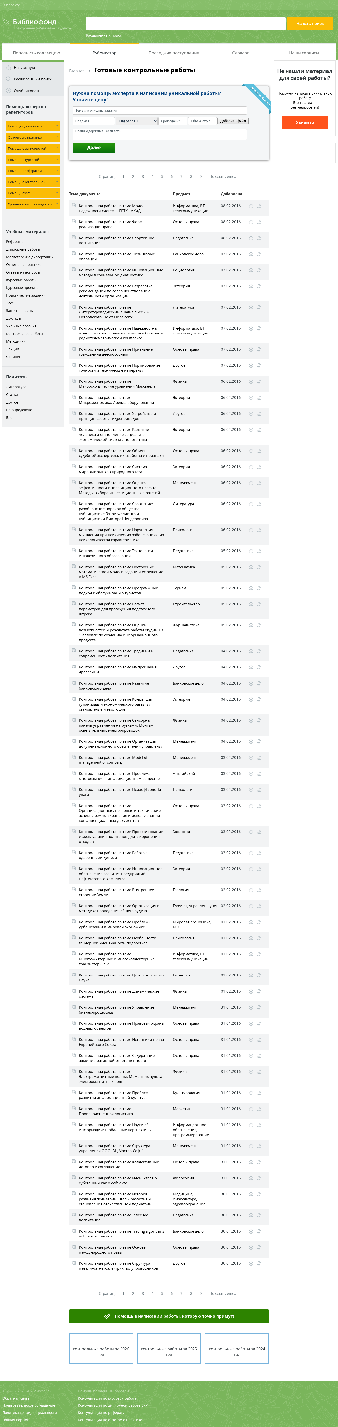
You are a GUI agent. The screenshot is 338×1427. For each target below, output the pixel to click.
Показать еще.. (222, 176)
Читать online (259, 206)
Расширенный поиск (103, 35)
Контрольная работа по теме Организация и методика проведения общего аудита (119, 908)
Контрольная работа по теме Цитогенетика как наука (121, 977)
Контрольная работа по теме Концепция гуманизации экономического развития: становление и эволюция (115, 704)
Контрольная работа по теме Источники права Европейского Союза (121, 1042)
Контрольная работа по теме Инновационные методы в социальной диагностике (121, 272)
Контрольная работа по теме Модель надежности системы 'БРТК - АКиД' (112, 208)
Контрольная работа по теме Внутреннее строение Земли (116, 892)
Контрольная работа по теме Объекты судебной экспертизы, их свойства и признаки (121, 453)
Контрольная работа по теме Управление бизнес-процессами (116, 1010)
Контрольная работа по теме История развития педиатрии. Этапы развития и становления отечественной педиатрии (115, 1198)
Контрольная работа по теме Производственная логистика (106, 1111)
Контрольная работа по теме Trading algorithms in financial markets (121, 1233)
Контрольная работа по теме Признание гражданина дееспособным (116, 352)
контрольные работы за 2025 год (169, 1351)
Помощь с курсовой (23, 159)
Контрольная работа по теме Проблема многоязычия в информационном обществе (119, 776)
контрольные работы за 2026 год (101, 1351)
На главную (24, 67)
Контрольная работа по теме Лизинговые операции (117, 256)
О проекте (11, 5)
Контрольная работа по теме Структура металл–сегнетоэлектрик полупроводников (118, 1266)
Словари (241, 53)
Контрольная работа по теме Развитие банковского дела (114, 685)
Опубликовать (27, 90)
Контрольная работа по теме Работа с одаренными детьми (113, 855)
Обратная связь (16, 1398)
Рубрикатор (104, 53)
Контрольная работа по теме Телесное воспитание (113, 1217)
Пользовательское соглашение (28, 1405)
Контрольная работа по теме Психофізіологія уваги (120, 792)
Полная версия (15, 1419)
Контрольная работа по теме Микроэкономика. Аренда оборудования (116, 400)
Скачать (251, 206)
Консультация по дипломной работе (109, 1405)
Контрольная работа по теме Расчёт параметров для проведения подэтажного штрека (117, 608)
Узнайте (305, 122)
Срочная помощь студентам (30, 204)
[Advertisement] (33, 507)
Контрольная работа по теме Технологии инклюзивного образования (116, 553)
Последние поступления (174, 53)
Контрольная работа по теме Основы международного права (113, 1250)
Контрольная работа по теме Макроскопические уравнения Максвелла (117, 384)
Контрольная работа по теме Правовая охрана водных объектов (121, 1026)
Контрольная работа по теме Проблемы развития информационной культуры (115, 1095)
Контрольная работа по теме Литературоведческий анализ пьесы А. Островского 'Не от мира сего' (114, 312)
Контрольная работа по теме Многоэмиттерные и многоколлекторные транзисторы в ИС (117, 958)
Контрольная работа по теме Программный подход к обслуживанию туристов (118, 590)
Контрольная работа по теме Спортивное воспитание (116, 240)
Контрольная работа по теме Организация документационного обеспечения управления (121, 744)
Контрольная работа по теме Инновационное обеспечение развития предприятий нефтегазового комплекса (120, 873)
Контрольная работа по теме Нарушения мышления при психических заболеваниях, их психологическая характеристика (121, 534)
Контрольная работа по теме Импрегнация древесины (118, 669)
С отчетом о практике (25, 137)
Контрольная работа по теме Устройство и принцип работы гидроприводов (117, 416)
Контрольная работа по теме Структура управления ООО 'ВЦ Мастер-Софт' (114, 1148)
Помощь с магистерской (27, 148)
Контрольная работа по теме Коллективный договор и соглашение (119, 1164)
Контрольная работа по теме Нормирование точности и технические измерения (119, 368)
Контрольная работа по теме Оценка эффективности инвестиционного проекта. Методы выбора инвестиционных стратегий (119, 487)
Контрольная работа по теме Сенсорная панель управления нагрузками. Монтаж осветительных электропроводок (116, 725)
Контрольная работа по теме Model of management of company (113, 760)
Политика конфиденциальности (29, 1412)
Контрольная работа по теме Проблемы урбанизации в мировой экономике (115, 924)
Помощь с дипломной (25, 126)
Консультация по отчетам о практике (110, 1419)
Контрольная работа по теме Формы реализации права (112, 224)
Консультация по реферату (101, 1412)
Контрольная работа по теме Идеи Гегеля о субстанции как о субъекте (118, 1180)
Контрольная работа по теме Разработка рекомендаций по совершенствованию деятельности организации (115, 291)
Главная (77, 70)
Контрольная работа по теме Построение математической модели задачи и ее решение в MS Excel (121, 571)
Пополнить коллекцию (36, 53)
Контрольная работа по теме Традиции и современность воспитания (116, 653)
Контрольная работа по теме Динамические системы (119, 994)
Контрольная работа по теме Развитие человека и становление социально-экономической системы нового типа (114, 434)
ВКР (144, 1405)
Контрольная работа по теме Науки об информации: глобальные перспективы (115, 1127)
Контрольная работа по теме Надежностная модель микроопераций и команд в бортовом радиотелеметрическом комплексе (121, 333)
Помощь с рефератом (25, 170)
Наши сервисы (304, 53)
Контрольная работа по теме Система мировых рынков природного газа (113, 469)
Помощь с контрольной (26, 182)
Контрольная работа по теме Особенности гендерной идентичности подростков (117, 940)
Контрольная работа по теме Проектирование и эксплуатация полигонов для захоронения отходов (121, 836)
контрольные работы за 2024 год (237, 1351)
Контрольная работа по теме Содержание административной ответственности (117, 1058)
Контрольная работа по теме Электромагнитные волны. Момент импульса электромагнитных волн (120, 1076)
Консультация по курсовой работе (107, 1398)
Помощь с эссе (19, 193)
